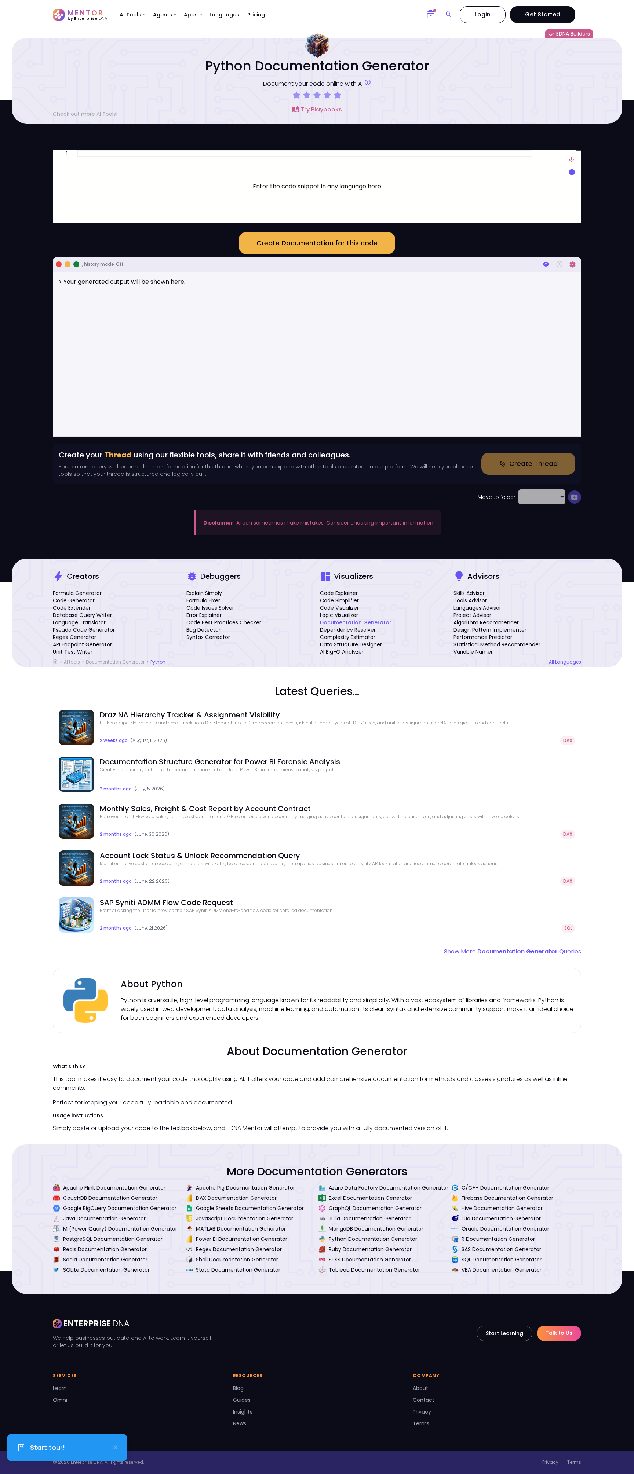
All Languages (565, 662)
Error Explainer (204, 615)
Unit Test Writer (72, 651)
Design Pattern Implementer (489, 629)
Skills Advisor (469, 593)
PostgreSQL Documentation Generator (113, 1239)
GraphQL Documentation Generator (375, 1208)
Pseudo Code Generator (84, 629)
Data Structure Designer (351, 644)
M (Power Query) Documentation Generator (120, 1228)
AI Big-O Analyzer (342, 651)
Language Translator (79, 622)
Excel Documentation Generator (370, 1198)
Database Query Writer (82, 615)
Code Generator (74, 600)
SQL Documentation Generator (502, 1259)
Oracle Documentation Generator (505, 1228)
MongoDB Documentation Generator (376, 1228)
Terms (421, 1423)
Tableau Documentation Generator (374, 1269)
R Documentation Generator (498, 1239)
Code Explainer (339, 593)
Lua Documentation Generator (501, 1218)
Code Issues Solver (210, 607)
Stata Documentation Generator (238, 1269)
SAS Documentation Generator (501, 1249)
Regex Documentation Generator (239, 1249)
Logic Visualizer (339, 615)
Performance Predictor (482, 637)
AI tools (72, 662)
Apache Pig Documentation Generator (245, 1187)
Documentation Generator (355, 622)
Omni (60, 1400)
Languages (224, 14)
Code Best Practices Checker (223, 622)
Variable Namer (473, 651)
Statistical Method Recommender (496, 644)
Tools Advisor (470, 600)
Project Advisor (472, 615)
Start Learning (504, 1333)
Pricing (256, 14)
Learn (60, 1388)
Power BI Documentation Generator (241, 1239)
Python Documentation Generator (373, 1239)
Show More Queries (512, 951)
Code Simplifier (339, 600)
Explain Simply (204, 593)
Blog (238, 1388)
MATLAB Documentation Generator (241, 1228)
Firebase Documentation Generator (507, 1198)
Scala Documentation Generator (105, 1259)
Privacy (422, 1411)
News (239, 1423)
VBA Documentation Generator (502, 1269)
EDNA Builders (569, 34)
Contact (423, 1400)
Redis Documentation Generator (105, 1249)
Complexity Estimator (347, 637)
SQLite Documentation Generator (106, 1269)
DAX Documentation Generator (236, 1198)
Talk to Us (559, 1333)
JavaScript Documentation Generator (244, 1218)
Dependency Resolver (348, 629)
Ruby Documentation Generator (370, 1249)
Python (157, 662)
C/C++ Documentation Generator (505, 1187)
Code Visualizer (339, 607)
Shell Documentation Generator (237, 1259)
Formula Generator (77, 593)
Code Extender (72, 607)
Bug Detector (203, 629)
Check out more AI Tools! (85, 114)
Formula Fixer (203, 600)
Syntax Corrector (208, 637)
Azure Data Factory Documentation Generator (388, 1187)
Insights (242, 1411)
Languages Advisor (477, 607)
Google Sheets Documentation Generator (250, 1208)
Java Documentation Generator (104, 1218)
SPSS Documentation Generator (370, 1259)
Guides (242, 1400)
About (420, 1388)
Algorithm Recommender (486, 622)
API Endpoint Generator (82, 644)
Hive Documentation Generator (502, 1208)
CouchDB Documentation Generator (110, 1198)
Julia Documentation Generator (370, 1218)
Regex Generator (74, 637)
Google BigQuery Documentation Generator (119, 1208)
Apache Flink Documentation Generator (114, 1187)
